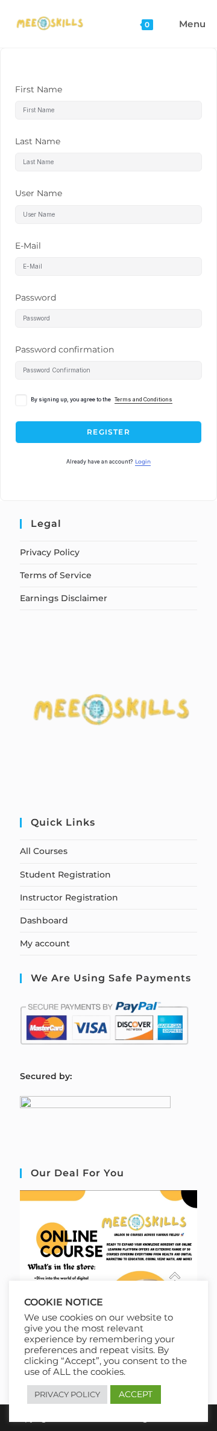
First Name (38, 89)
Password (35, 297)
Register (108, 431)
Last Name (37, 141)
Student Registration (65, 874)
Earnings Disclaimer (63, 598)
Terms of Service (56, 575)
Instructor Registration (69, 897)
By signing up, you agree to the (101, 400)
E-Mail (28, 245)
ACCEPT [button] (136, 1394)
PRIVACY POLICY (67, 1394)
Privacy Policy (50, 552)
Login (143, 462)
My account (45, 943)
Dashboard (44, 920)
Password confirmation (64, 349)
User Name (38, 193)
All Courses (44, 851)
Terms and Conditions (143, 400)
